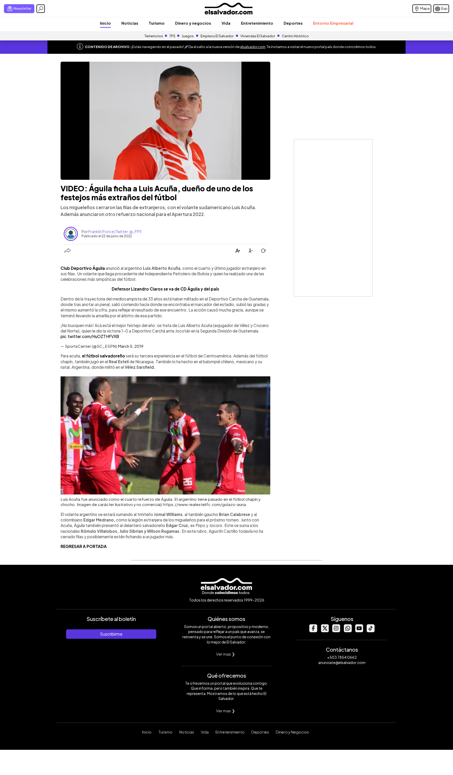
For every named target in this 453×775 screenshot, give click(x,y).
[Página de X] (324, 630)
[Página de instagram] (336, 630)
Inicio (105, 22)
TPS (172, 36)
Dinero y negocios (193, 22)
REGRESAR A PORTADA (84, 546)
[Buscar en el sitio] (40, 8)
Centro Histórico (295, 36)
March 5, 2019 (130, 346)
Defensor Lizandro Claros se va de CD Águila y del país (165, 288)
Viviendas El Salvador (257, 36)
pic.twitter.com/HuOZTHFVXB (90, 336)
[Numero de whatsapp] (347, 630)
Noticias (129, 22)
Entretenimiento (257, 22)
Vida (226, 22)
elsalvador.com (252, 47)
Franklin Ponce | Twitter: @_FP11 (114, 231)
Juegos (188, 36)
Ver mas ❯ (225, 653)
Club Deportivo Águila (83, 268)
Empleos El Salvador (217, 36)
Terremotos (153, 36)
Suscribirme (111, 634)
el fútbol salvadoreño (103, 355)
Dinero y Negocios (292, 732)
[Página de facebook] (313, 630)
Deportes (293, 22)
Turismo (157, 22)
